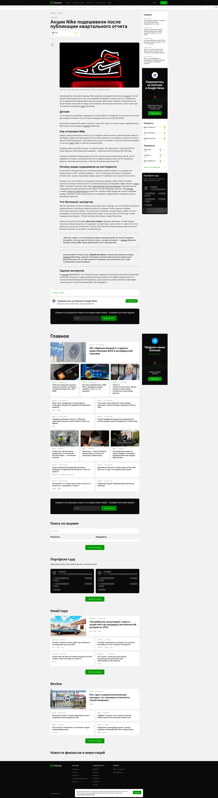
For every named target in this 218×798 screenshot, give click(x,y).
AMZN (99, 732)
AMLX (54, 662)
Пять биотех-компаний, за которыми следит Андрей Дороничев (71, 728)
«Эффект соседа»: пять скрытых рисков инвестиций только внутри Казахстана (114, 716)
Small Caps (89, 3)
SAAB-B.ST (70, 474)
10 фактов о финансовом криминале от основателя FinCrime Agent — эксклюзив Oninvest (64, 454)
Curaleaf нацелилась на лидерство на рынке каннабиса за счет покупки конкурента (116, 643)
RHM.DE (62, 474)
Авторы (74, 772)
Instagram (96, 781)
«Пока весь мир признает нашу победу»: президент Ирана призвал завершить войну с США (116, 405)
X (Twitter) (96, 778)
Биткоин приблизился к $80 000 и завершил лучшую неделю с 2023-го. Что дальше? (94, 388)
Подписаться (131, 301)
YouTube (95, 772)
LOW (99, 631)
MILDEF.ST (55, 474)
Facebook (96, 775)
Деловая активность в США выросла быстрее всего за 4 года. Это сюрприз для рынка (116, 468)
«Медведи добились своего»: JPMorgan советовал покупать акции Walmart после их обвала (70, 421)
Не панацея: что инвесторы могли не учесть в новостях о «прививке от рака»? (71, 484)
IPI (62, 647)
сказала (124, 240)
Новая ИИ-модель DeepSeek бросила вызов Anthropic (115, 484)
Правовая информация (79, 778)
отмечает (86, 126)
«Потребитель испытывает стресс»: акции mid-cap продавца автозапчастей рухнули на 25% (112, 624)
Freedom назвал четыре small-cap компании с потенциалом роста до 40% (71, 643)
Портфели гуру (100, 3)
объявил (130, 189)
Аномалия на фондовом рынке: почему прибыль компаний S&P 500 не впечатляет (115, 728)
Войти (164, 3)
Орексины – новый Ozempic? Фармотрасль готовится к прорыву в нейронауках (94, 453)
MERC (59, 489)
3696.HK (55, 732)
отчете (127, 96)
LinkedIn (95, 784)
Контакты (75, 775)
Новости (68, 3)
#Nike (62, 293)
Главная (52, 13)
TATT (53, 647)
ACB (111, 647)
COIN (53, 410)
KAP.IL (91, 704)
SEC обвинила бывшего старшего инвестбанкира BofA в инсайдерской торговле (111, 350)
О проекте (75, 769)
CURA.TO (100, 647)
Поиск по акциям (78, 3)
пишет (83, 106)
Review (109, 3)
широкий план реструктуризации (107, 186)
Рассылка (75, 781)
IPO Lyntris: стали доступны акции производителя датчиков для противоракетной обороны (111, 658)
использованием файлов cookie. (86, 794)
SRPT (58, 647)
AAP (90, 631)
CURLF (106, 647)
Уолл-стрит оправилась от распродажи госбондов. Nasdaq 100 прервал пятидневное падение (71, 405)
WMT (53, 426)
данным (65, 274)
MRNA (54, 489)
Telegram (96, 769)
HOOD (59, 410)
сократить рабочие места (77, 191)
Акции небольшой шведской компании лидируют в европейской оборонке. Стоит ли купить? (71, 469)
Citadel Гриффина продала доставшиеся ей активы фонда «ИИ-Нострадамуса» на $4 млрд (117, 420)
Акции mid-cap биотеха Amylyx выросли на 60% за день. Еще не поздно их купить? (72, 657)
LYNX (99, 664)
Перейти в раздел (95, 547)
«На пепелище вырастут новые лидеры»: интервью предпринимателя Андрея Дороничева (123, 454)
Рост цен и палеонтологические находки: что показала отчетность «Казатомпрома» (109, 697)
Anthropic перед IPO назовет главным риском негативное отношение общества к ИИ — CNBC (64, 388)
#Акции (55, 293)
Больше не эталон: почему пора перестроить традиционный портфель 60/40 (70, 716)
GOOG (104, 732)
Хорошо (137, 792)
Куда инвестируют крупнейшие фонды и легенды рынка (73, 564)
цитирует (67, 257)
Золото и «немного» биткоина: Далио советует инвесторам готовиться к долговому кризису (124, 389)
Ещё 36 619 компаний (152, 167)
